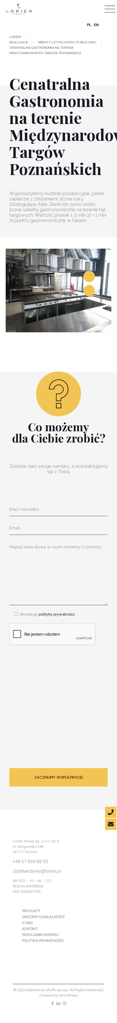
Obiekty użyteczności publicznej (67, 42)
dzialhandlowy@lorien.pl (37, 871)
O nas (27, 923)
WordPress (69, 995)
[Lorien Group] (18, 8)
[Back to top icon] (103, 1008)
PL (89, 25)
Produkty (31, 911)
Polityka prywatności (43, 941)
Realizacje (18, 42)
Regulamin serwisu (40, 935)
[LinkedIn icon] (59, 1003)
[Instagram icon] (64, 1003)
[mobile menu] (109, 8)
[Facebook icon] (53, 1003)
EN (96, 25)
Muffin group (57, 990)
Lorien (15, 37)
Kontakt (30, 929)
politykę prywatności (56, 614)
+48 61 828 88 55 (30, 861)
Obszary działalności (43, 917)
